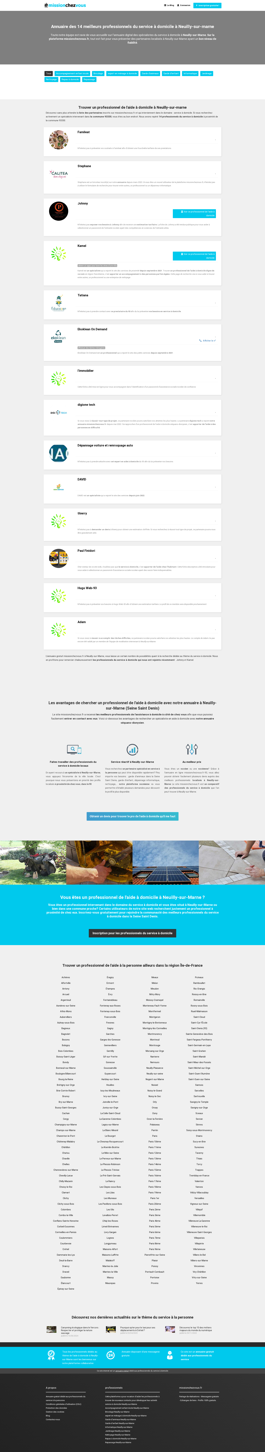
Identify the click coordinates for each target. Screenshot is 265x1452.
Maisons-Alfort (110, 1249)
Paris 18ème (155, 1187)
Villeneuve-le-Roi (199, 1226)
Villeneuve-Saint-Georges (199, 1232)
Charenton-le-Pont (66, 1136)
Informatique (190, 73)
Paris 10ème (155, 1141)
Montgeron (154, 1017)
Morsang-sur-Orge (155, 1051)
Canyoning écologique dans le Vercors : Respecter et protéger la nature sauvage (80, 1330)
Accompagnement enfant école (72, 73)
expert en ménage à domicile (122, 73)
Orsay (155, 1107)
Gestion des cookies (55, 1412)
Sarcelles (199, 1090)
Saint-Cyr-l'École (199, 1022)
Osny (154, 1113)
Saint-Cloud (199, 1017)
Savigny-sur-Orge (199, 1107)
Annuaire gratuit (53, 1396)
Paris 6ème (154, 1232)
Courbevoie (65, 1243)
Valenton (199, 1181)
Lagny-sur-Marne (110, 1124)
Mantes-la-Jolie (110, 1266)
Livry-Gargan (110, 1232)
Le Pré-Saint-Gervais (110, 1175)
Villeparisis (199, 1238)
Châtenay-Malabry (66, 1141)
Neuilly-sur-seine (155, 1073)
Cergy (66, 1119)
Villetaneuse (199, 1249)
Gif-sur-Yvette (110, 1056)
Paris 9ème (154, 1249)
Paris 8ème (154, 1243)
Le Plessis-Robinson (110, 1164)
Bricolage (98, 73)
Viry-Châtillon (199, 1272)
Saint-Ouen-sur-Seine (199, 1079)
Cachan (66, 1113)
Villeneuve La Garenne (199, 1221)
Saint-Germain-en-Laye (199, 1045)
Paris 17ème (155, 1181)
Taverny (199, 1153)
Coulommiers (65, 1238)
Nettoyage (51, 79)
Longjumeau (110, 1243)
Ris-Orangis (199, 988)
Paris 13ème (155, 1158)
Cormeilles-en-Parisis (65, 1232)
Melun (155, 983)
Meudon (155, 988)
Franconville (110, 1017)
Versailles (199, 1198)
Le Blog (170, 5)
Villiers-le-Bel (199, 1255)
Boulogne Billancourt (66, 1073)
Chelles (65, 1164)
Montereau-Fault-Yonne (155, 1005)
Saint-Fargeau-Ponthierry (199, 1039)
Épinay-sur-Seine (66, 1289)
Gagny (110, 1028)
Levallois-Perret (110, 1215)
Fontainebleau (110, 1000)
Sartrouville (199, 1096)
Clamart (66, 1192)
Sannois (199, 1085)
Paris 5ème (154, 1226)
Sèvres (199, 1124)
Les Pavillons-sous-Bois (110, 1204)
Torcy (199, 1164)
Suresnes (199, 1147)
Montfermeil (155, 1011)
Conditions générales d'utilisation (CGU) (63, 1404)
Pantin (155, 1130)
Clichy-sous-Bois (66, 1204)
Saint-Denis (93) (199, 1028)
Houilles (110, 1085)
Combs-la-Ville (66, 1215)
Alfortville (66, 983)
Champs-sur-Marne (65, 1130)
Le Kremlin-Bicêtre (110, 1147)
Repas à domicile (70, 79)
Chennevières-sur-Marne (66, 1170)
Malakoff (110, 1260)
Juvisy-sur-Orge (110, 1107)
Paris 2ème (154, 1209)
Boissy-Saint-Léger (65, 1056)
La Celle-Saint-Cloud (110, 1113)
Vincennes (199, 1266)
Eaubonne (66, 1277)
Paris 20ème (155, 1204)
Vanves (199, 1187)
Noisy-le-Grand (155, 1090)
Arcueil (65, 994)
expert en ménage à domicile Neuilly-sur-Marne (125, 1416)
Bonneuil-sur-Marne (66, 1068)
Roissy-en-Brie (199, 994)
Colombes (66, 1209)
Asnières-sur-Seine (65, 1005)
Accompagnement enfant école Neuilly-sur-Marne (127, 1408)
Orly (155, 1102)
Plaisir (155, 1260)
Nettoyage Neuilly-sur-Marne (117, 1435)
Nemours (154, 1062)
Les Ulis (110, 1209)
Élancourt (66, 1283)
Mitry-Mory (154, 994)
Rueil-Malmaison (199, 1011)
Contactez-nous (53, 1419)
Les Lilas (110, 1192)
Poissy (155, 1266)
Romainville (199, 1000)
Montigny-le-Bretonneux (155, 1022)
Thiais (199, 1158)
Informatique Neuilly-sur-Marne (118, 1427)
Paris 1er (154, 1198)
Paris (154, 1136)
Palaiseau (155, 1124)
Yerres (199, 1283)
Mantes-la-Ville (110, 1272)
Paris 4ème (154, 1221)
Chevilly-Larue (66, 1175)
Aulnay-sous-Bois (66, 1022)
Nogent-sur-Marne (155, 1079)
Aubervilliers (66, 1017)
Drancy (65, 1266)
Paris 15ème (155, 1170)
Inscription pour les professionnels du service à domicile (132, 933)
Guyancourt (110, 1073)
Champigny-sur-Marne (66, 1124)
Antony (65, 988)
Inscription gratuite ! (208, 5)
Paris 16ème (155, 1175)
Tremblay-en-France (199, 1175)
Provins (154, 1283)
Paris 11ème (155, 1147)
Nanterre (154, 1056)
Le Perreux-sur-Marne (110, 1158)
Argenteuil (66, 1000)
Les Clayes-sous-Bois (110, 1187)
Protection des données (56, 1408)
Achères (66, 977)
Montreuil (154, 1039)
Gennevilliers (110, 1045)
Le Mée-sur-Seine (110, 1153)
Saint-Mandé (199, 1056)
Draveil (66, 1272)
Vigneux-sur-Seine (199, 1204)
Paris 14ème (155, 1164)
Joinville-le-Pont (110, 1102)
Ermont (110, 983)
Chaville (66, 1158)
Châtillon (65, 1147)
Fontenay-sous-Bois (110, 1011)
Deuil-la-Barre (66, 1260)
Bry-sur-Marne (66, 1102)
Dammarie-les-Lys (66, 1255)
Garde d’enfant (171, 73)
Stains (199, 1136)
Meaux (155, 977)
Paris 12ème (155, 1153)
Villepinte (199, 1243)
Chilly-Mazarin (66, 1181)
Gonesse (110, 1062)
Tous (48, 73)
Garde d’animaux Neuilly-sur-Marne (120, 1419)
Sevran (199, 1119)
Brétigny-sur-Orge (66, 1085)
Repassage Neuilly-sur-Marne (118, 1442)
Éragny (110, 977)
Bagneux (65, 1028)
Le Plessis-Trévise (110, 1170)
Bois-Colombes (65, 1051)
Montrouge (154, 1045)
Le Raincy (110, 1181)
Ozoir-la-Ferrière (155, 1119)
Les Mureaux (110, 1198)
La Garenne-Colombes (110, 1119)
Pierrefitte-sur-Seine (155, 1255)
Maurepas (110, 1283)
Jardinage (207, 73)
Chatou (65, 1153)
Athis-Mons (66, 1011)
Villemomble (199, 1215)
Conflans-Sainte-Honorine (66, 1221)
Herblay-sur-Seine (110, 1079)
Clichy (66, 1198)
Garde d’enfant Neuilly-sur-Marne (119, 1423)
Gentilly (110, 1051)
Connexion (184, 5)
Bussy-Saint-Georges (65, 1107)
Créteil (66, 1249)
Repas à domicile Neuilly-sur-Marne (120, 1438)
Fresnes (110, 1022)
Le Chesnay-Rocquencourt (110, 1141)
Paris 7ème (154, 1238)
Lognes (110, 1238)
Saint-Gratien (199, 1051)
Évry (110, 994)
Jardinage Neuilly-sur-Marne (117, 1431)
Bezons (66, 1039)
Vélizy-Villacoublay (199, 1192)
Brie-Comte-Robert (65, 1090)
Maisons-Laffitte (110, 1255)
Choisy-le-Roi (65, 1187)
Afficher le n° (209, 340)
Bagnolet (65, 1034)
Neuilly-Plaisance (154, 1068)
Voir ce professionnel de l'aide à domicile (199, 213)
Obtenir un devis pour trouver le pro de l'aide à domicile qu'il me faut (132, 816)
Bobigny (66, 1045)
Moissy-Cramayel (154, 1000)
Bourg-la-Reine (66, 1079)
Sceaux (199, 1113)
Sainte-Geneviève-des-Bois (199, 1034)
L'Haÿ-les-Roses (110, 1221)
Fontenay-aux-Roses (110, 1005)
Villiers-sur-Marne (199, 1260)
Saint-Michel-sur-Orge (199, 1068)
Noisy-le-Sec (155, 1096)
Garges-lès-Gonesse (110, 1039)
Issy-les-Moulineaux (110, 1090)
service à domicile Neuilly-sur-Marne (121, 1404)
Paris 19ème (155, 1192)
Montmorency (155, 1034)
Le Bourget (110, 1136)
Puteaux (199, 977)
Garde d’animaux (150, 73)
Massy (110, 1277)
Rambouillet (199, 983)
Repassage (89, 79)
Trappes (199, 1170)
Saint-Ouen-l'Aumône (199, 1073)
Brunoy (65, 1096)
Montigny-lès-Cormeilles (155, 1028)
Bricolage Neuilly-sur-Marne (117, 1412)
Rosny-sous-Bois (199, 1005)
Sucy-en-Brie (199, 1141)
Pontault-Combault (154, 1272)
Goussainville (110, 1068)
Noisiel (155, 1085)
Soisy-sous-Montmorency (199, 1130)
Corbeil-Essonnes (66, 1226)
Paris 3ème (154, 1215)
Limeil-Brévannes (110, 1226)
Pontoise (154, 1277)
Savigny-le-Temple (199, 1102)
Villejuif (199, 1209)
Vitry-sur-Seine (199, 1277)
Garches (110, 1034)
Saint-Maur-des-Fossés (199, 1062)
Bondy (66, 1062)
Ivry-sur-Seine (110, 1096)
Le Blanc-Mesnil (110, 1130)
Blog (48, 1416)
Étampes (110, 988)
